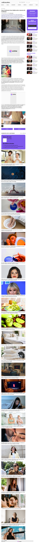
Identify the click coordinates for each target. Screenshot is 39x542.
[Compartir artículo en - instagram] (23, 133)
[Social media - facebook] (21, 2)
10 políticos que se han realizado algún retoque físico (11, 145)
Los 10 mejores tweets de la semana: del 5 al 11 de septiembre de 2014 (13, 146)
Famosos (4, 8)
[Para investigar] (26, 2)
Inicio (2, 8)
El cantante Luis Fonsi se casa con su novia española (11, 147)
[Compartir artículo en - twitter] (21, 133)
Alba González (11, 13)
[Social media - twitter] (30, 15)
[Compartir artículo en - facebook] (20, 133)
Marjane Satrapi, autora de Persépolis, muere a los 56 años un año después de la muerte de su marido (35, 47)
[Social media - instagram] (34, 15)
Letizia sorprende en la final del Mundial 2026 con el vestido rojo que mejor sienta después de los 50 (35, 36)
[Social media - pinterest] (22, 2)
